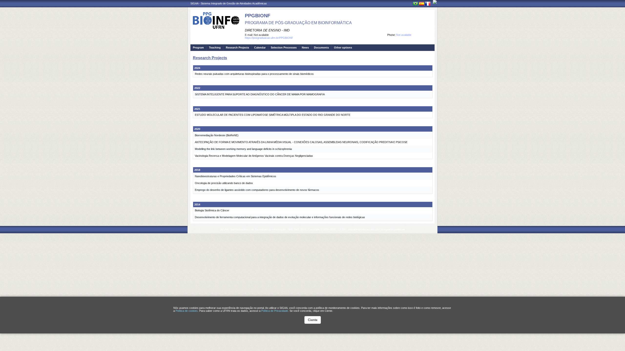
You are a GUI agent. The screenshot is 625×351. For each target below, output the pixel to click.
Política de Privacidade (274, 310)
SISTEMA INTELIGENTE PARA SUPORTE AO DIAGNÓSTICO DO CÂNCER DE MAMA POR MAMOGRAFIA (260, 94)
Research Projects (237, 47)
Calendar (260, 47)
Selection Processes (284, 47)
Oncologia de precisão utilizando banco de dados (224, 183)
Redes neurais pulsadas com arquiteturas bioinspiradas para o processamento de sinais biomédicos (254, 73)
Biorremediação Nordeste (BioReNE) (217, 135)
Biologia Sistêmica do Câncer (212, 210)
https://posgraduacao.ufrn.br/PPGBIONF (269, 37)
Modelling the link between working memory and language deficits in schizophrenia (243, 148)
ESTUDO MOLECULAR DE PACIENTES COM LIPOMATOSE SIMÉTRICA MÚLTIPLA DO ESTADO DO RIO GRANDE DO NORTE (272, 114)
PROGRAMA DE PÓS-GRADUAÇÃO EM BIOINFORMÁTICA (298, 23)
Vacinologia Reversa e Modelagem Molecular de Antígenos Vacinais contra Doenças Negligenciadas (254, 155)
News (305, 47)
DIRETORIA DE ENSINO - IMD (267, 30)
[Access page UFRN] (435, 2)
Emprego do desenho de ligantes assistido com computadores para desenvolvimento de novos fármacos (257, 189)
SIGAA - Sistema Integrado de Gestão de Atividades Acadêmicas (228, 3)
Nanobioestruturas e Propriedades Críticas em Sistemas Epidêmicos (235, 176)
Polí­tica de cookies (187, 310)
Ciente (312, 320)
